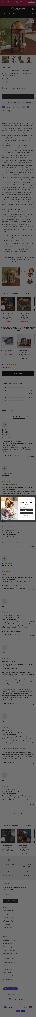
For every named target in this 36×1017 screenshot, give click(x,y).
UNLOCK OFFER (26, 510)
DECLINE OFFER (27, 513)
